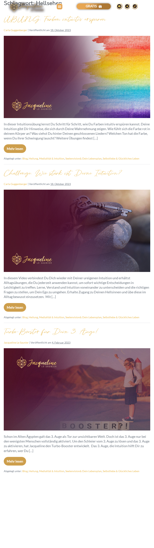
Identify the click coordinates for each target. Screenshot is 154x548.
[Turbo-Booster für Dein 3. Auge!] (77, 389)
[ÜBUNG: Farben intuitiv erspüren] (77, 77)
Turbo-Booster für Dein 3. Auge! (51, 331)
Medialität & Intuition (51, 158)
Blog (25, 158)
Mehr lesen (16, 147)
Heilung (33, 158)
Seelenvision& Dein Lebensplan (83, 158)
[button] (59, 6)
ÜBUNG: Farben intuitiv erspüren (55, 19)
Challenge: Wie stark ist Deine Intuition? (63, 173)
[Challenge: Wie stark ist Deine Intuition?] (77, 231)
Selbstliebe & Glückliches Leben (121, 158)
